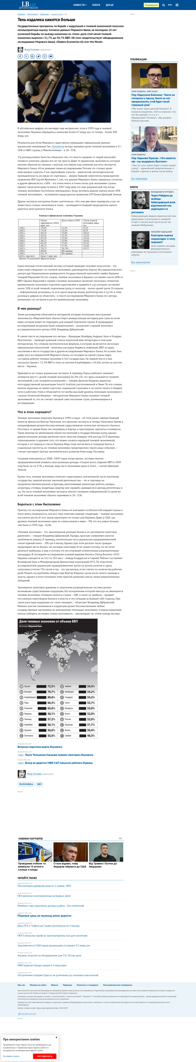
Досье (110, 5)
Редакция (67, 985)
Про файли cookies (11, 1056)
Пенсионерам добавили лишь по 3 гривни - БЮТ (44, 886)
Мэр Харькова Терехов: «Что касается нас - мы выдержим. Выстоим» (153, 159)
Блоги (96, 5)
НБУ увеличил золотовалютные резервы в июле (44, 896)
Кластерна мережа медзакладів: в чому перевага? (163, 238)
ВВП (39, 784)
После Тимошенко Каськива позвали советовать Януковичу (56, 755)
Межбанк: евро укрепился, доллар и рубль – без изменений (51, 905)
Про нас (21, 985)
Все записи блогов (140, 262)
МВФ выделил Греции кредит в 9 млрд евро (42, 965)
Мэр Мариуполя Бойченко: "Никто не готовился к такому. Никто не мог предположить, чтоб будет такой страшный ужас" (153, 100)
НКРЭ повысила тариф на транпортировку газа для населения (52, 935)
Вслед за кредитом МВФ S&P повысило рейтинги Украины (56, 763)
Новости (79, 5)
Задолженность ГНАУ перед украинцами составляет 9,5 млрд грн (54, 945)
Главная (21, 14)
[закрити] (56, 1037)
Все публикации (139, 178)
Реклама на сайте (38, 985)
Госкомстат (58, 146)
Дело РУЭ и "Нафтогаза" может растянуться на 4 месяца (48, 925)
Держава (44, 14)
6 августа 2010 (56, 14)
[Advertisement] (71, 812)
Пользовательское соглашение (117, 985)
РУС (170, 4)
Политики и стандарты (87, 985)
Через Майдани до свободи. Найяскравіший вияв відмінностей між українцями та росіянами (153, 204)
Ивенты (54, 985)
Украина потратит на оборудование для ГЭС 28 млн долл (49, 955)
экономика (26, 784)
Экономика (32, 14)
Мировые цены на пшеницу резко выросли (44, 915)
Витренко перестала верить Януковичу (40, 747)
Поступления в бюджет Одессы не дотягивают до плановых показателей (58, 975)
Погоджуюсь (44, 1056)
